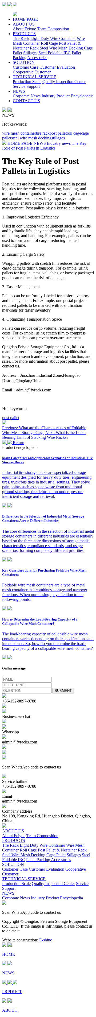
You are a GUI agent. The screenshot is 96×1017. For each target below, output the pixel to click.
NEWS (19, 91)
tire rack (43, 133)
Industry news (59, 143)
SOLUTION (24, 62)
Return (18, 442)
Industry (48, 96)
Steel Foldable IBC (54, 53)
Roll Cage (49, 43)
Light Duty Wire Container (53, 38)
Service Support (26, 86)
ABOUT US (24, 24)
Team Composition (53, 29)
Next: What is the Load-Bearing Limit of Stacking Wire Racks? (44, 435)
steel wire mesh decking (31, 138)
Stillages (30, 53)
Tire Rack (21, 38)
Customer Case (25, 67)
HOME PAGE (25, 19)
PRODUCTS (24, 33)
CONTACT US (26, 100)
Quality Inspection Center (64, 81)
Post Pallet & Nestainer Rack (62, 850)
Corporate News (27, 96)
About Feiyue (24, 29)
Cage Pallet (56, 855)
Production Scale (27, 81)
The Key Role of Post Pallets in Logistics (44, 145)
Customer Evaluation (57, 67)
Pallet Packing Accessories (47, 55)
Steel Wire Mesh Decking (61, 48)
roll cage (74, 133)
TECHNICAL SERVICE (34, 77)
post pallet (58, 133)
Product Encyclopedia (75, 96)
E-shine (45, 940)
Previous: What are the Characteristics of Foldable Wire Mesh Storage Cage (44, 430)
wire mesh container (19, 133)
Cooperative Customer (32, 72)
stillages (58, 138)
